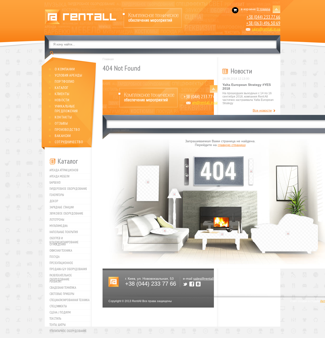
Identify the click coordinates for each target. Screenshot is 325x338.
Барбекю (55, 183)
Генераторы (56, 195)
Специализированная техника (69, 300)
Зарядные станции (61, 207)
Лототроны (56, 220)
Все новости (262, 110)
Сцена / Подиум (60, 312)
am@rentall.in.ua (204, 102)
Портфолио (64, 81)
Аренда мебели (59, 176)
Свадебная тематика (62, 288)
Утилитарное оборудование (68, 331)
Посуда (54, 257)
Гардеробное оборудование (68, 189)
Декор (53, 201)
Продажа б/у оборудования (68, 269)
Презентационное (61, 263)
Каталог (62, 87)
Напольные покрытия (63, 232)
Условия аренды (68, 75)
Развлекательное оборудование (60, 276)
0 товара (263, 9)
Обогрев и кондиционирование (64, 238)
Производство (67, 129)
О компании (65, 69)
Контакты (63, 117)
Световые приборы (61, 294)
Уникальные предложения (66, 108)
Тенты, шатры (57, 325)
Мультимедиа (58, 226)
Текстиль (55, 319)
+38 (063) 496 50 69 (263, 23)
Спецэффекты (58, 306)
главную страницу (232, 145)
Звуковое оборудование (66, 213)
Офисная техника (60, 251)
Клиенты (62, 93)
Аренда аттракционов (63, 170)
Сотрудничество (69, 141)
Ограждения (57, 244)
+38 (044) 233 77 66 (263, 17)
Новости (62, 100)
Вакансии (63, 135)
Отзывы (61, 123)
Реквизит (55, 281)
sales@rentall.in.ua (266, 29)
